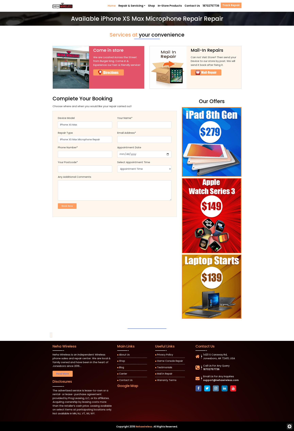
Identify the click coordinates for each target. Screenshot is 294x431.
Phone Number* (68, 147)
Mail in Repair (164, 373)
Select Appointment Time (133, 162)
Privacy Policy (165, 354)
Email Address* (126, 133)
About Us (124, 354)
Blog (121, 367)
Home (112, 5)
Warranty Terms (166, 380)
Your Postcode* (68, 162)
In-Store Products (170, 5)
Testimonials (164, 367)
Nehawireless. (144, 426)
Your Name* (124, 118)
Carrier (123, 373)
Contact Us (192, 5)
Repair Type (65, 133)
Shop (151, 5)
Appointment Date (129, 147)
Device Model (66, 118)
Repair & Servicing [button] (130, 5)
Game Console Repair (170, 361)
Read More (62, 373)
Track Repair (231, 5)
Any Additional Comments (74, 177)
